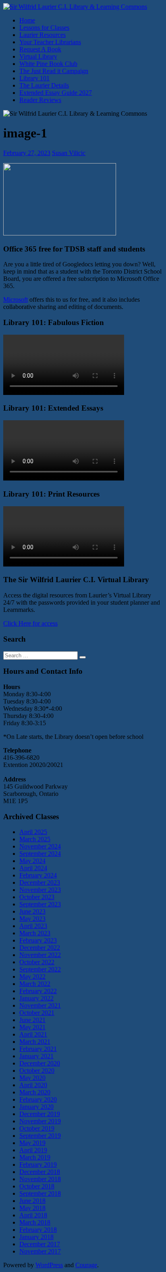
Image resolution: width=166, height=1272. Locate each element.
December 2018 (39, 1171)
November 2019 (40, 1121)
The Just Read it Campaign (53, 70)
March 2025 (34, 839)
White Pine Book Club (48, 63)
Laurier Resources (42, 34)
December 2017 (39, 1244)
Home (27, 20)
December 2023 (39, 882)
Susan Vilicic (68, 152)
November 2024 (40, 846)
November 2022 (40, 954)
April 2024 (33, 868)
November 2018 (40, 1179)
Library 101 (34, 78)
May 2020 (32, 1077)
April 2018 (33, 1215)
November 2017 (40, 1251)
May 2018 (32, 1208)
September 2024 (40, 853)
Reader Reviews (40, 99)
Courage (86, 1265)
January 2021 (36, 1056)
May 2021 (32, 1027)
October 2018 (36, 1186)
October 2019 (36, 1128)
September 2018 (40, 1193)
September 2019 (40, 1135)
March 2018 (34, 1222)
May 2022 (32, 976)
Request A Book (40, 49)
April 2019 (33, 1150)
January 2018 (36, 1236)
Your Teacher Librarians (50, 42)
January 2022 (36, 998)
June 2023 (32, 911)
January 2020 (36, 1106)
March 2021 (34, 1041)
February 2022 (38, 991)
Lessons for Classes (44, 27)
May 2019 (32, 1142)
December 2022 (39, 947)
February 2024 (38, 875)
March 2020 (34, 1092)
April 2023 (33, 925)
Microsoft (15, 299)
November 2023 (40, 889)
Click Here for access (30, 623)
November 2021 (40, 1005)
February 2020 (38, 1099)
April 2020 (33, 1085)
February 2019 (38, 1164)
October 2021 (36, 1012)
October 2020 (36, 1070)
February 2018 (38, 1229)
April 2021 (33, 1034)
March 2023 (34, 933)
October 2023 (36, 897)
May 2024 (32, 860)
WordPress (49, 1265)
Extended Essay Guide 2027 (55, 92)
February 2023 (38, 940)
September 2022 (40, 969)
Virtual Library (38, 56)
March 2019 (34, 1157)
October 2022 (36, 962)
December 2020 (39, 1063)
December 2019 (39, 1113)
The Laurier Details (44, 85)
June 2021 (32, 1019)
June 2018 (32, 1200)
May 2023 (32, 918)
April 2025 (33, 831)
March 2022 (34, 983)
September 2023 (40, 904)
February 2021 (38, 1048)
